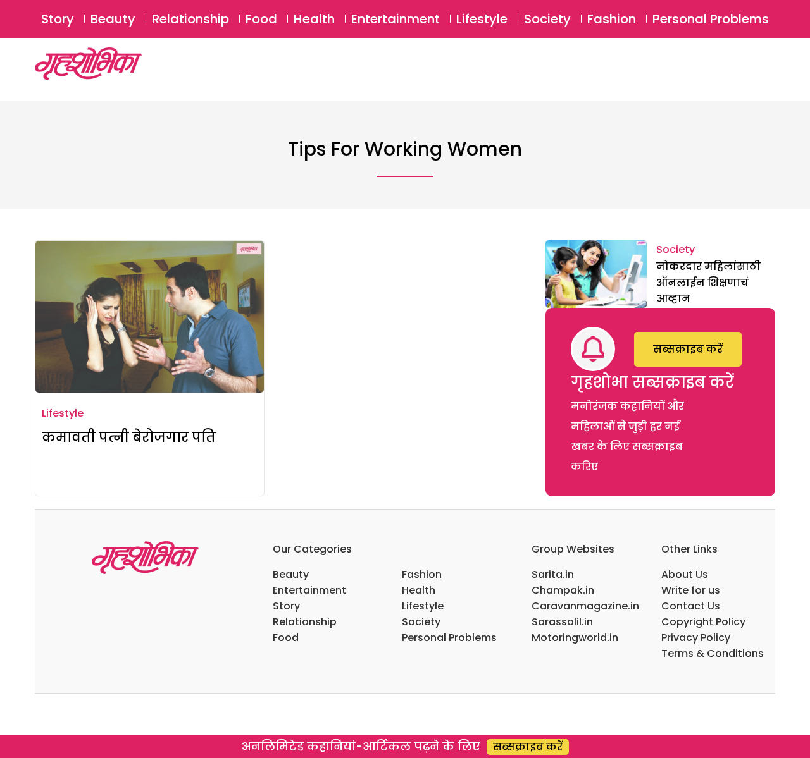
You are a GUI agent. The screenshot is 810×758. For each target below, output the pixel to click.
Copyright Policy (703, 621)
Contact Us (690, 606)
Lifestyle (482, 19)
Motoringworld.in (575, 637)
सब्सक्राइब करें (688, 349)
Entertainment (395, 19)
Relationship (190, 19)
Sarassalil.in (562, 621)
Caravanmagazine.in (585, 606)
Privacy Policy (695, 637)
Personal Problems (710, 19)
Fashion (611, 19)
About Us (684, 574)
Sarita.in (553, 574)
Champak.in (563, 590)
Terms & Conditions (712, 653)
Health (314, 19)
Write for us (690, 590)
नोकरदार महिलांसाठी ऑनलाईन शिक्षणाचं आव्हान (708, 282)
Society (547, 19)
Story (57, 19)
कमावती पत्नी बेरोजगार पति (129, 437)
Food (261, 19)
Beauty (112, 19)
